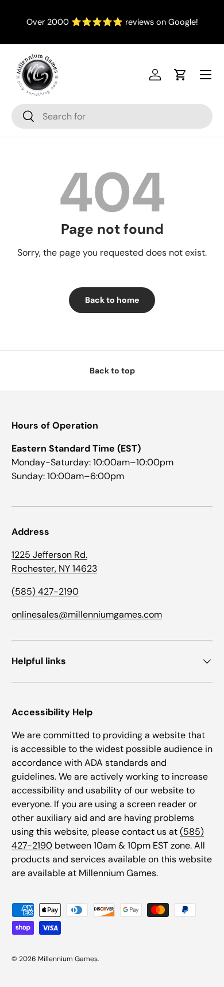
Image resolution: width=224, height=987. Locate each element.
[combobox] (112, 116)
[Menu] (205, 74)
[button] (180, 74)
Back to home (112, 300)
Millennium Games (68, 958)
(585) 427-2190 (45, 591)
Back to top (112, 370)
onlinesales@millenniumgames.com (86, 614)
